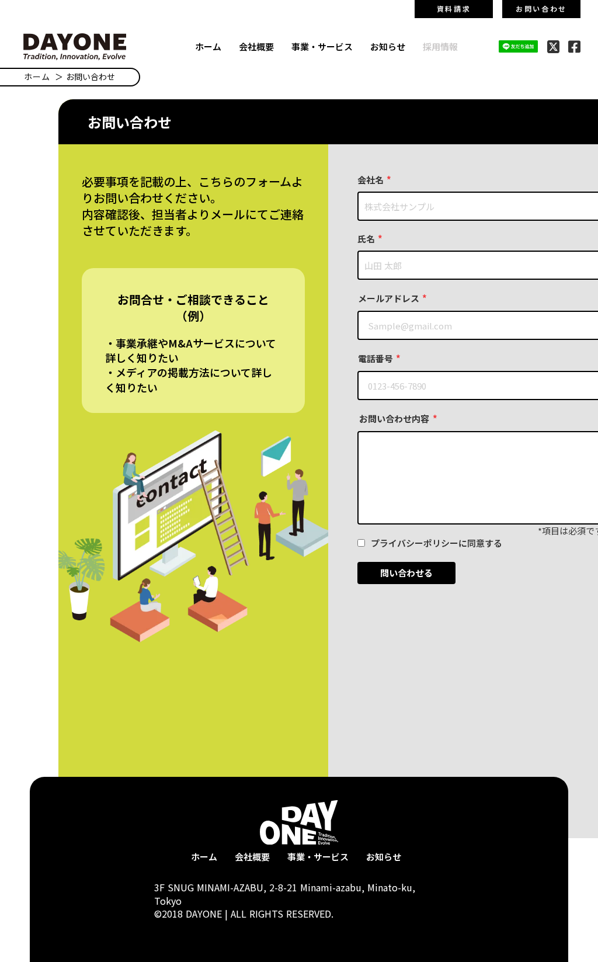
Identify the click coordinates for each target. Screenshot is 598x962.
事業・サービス (322, 46)
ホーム (208, 46)
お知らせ (387, 46)
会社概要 (256, 46)
